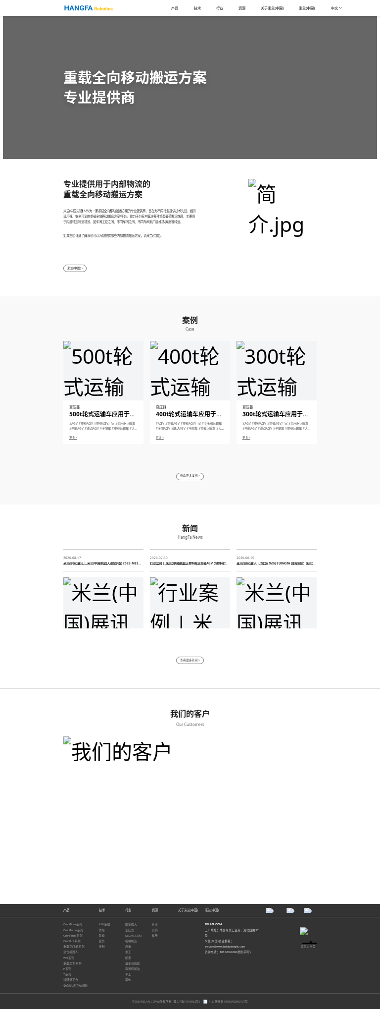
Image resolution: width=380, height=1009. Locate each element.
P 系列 (67, 969)
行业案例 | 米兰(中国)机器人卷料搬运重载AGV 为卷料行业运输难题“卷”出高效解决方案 (189, 563)
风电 (128, 947)
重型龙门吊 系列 (74, 947)
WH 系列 (68, 958)
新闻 (155, 924)
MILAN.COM (133, 936)
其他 (128, 980)
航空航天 (131, 924)
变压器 (129, 930)
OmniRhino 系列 (73, 936)
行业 (128, 910)
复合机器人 (70, 952)
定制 (102, 947)
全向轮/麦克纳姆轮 (75, 986)
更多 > (73, 438)
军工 (128, 974)
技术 (102, 910)
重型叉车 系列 (72, 963)
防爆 (102, 930)
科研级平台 (70, 980)
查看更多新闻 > (190, 660)
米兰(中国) (212, 910)
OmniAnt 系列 (72, 941)
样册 (155, 936)
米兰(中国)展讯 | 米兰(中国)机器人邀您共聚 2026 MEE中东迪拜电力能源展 (102, 563)
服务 (102, 941)
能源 (128, 958)
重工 (128, 952)
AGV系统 (104, 924)
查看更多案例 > (190, 476)
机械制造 (131, 941)
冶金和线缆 (132, 963)
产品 (66, 910)
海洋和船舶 (132, 969)
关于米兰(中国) (188, 910)
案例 (155, 930)
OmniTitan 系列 (72, 924)
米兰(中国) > (75, 268)
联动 (102, 936)
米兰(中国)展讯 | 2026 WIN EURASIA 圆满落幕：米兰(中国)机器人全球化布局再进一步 (276, 563)
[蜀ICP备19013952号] (186, 1002)
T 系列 (67, 974)
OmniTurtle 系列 (73, 930)
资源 (155, 910)
